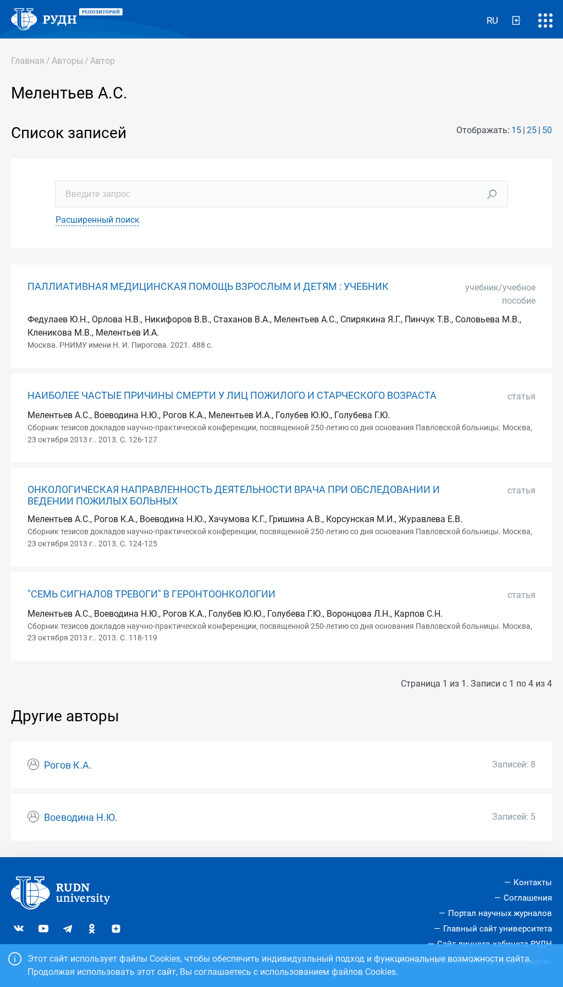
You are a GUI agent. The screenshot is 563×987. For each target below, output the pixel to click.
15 (516, 130)
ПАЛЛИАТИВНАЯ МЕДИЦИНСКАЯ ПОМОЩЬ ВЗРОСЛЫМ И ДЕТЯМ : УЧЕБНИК (208, 286)
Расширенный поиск (98, 220)
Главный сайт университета (497, 929)
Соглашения (528, 898)
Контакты (533, 882)
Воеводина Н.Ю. (81, 817)
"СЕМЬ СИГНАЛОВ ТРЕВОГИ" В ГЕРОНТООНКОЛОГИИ (151, 594)
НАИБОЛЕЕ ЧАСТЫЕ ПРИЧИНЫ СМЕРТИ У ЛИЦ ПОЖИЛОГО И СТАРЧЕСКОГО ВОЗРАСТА (232, 395)
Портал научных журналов (500, 913)
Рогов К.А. (68, 765)
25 (532, 130)
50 (547, 130)
